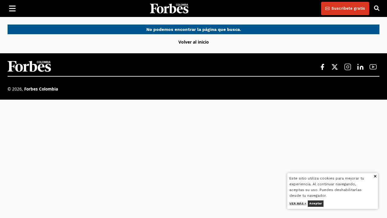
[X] (335, 67)
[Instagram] (347, 67)
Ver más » (298, 203)
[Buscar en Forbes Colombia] (376, 8)
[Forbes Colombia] (169, 8)
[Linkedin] (360, 67)
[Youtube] (373, 67)
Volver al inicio (193, 42)
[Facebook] (322, 67)
